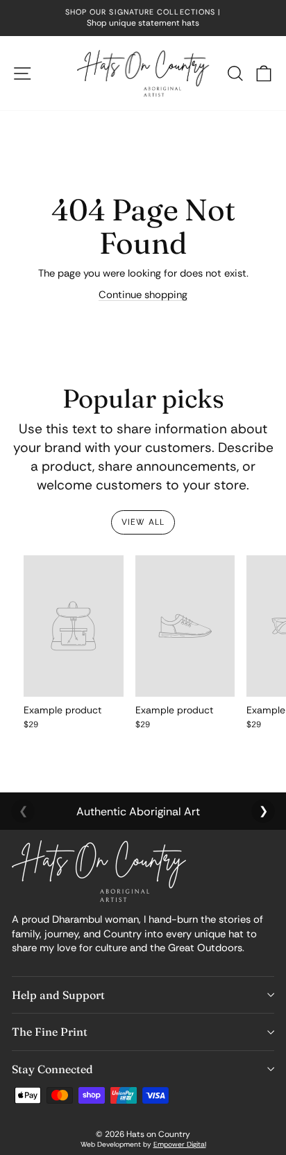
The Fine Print (49, 1032)
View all (143, 522)
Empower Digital (179, 1144)
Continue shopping (143, 295)
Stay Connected (52, 1069)
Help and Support (58, 995)
